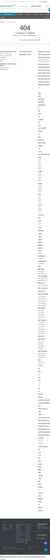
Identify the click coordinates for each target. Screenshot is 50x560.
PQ (39, 122)
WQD (39, 478)
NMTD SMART (41, 314)
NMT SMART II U (41, 324)
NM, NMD (41, 99)
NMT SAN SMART (43, 294)
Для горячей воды (20, 542)
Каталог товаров (8, 14)
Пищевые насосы (43, 426)
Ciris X (40, 204)
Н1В (39, 452)
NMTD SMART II (41, 328)
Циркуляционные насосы (8, 51)
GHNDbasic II (41, 258)
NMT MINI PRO (41, 273)
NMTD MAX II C (41, 346)
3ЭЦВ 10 (40, 189)
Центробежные (19, 533)
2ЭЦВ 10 (40, 177)
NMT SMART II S (41, 322)
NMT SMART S (41, 312)
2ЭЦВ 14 (40, 180)
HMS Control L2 (43, 408)
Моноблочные (28, 529)
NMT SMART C (41, 310)
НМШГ (40, 507)
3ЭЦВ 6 (39, 186)
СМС (39, 461)
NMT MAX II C (41, 341)
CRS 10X (40, 210)
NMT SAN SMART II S (42, 298)
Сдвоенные (2, 59)
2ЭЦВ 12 (40, 179)
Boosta (40, 397)
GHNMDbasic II (41, 263)
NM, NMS (41, 102)
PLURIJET (41, 119)
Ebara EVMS (41, 143)
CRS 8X (39, 208)
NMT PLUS (41, 283)
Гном (39, 228)
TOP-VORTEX (42, 128)
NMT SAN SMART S (42, 305)
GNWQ (40, 487)
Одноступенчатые (20, 540)
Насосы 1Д (40, 441)
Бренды (20, 14)
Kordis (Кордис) (43, 446)
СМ (39, 458)
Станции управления (27, 534)
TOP (39, 125)
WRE (39, 472)
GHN (39, 251)
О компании (27, 14)
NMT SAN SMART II (42, 296)
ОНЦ (39, 467)
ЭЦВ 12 (39, 168)
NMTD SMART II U (42, 331)
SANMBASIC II (41, 365)
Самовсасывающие (20, 538)
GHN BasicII (41, 256)
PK (39, 116)
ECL (39, 380)
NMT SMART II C (41, 326)
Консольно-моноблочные (28, 531)
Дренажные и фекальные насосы (8, 64)
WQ (39, 481)
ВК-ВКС (40, 493)
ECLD (39, 382)
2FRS (39, 221)
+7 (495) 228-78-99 (35, 6)
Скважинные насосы (25, 51)
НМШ (40, 502)
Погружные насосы (25, 54)
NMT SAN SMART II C (42, 301)
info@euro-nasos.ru (41, 526)
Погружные (18, 530)
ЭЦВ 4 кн (41, 230)
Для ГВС (2, 61)
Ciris (39, 194)
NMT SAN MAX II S (42, 357)
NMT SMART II (42, 320)
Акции (40, 464)
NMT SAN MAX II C (42, 355)
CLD (39, 377)
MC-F (39, 113)
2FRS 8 (39, 225)
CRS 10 (39, 200)
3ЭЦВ (40, 183)
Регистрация (44, 1)
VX (39, 134)
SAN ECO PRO (41, 362)
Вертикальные (28, 524)
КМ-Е (39, 496)
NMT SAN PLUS (42, 288)
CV (39, 385)
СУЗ (39, 406)
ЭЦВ (39, 157)
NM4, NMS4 (41, 105)
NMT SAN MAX (42, 351)
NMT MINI (41, 269)
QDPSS (40, 475)
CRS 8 (39, 198)
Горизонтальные (28, 525)
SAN (39, 360)
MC (39, 111)
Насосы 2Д (40, 443)
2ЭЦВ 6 (39, 173)
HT (39, 391)
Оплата (41, 14)
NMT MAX (41, 336)
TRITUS (40, 131)
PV (39, 388)
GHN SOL (40, 253)
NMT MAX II (41, 339)
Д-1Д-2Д (40, 438)
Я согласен (2, 559)
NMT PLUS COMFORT (43, 285)
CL (39, 374)
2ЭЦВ (40, 171)
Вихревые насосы (43, 64)
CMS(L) (40, 145)
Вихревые (18, 537)
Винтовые (27, 538)
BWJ (39, 371)
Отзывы (2, 17)
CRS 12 (39, 201)
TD (39, 148)
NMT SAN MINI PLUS (42, 278)
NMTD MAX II (41, 345)
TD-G (39, 151)
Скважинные (18, 528)
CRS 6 (39, 196)
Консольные (27, 536)
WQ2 (39, 484)
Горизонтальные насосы (43, 59)
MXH (39, 93)
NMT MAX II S (41, 343)
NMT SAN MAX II (41, 353)
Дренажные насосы (4, 67)
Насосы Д (40, 440)
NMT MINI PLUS (41, 271)
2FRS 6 (39, 223)
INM (39, 411)
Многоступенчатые (20, 535)
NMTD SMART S (41, 317)
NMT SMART (42, 308)
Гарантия (47, 14)
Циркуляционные (19, 524)
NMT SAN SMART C (42, 303)
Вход (40, 1)
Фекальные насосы (4, 69)
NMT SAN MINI (42, 276)
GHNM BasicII (42, 261)
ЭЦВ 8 (39, 165)
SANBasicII (40, 364)
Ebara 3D (41, 140)
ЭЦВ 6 (39, 163)
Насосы (40, 510)
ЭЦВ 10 (39, 166)
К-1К (39, 455)
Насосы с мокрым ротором (6, 53)
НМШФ (40, 499)
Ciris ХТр (41, 215)
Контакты (47, 17)
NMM (40, 414)
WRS (39, 469)
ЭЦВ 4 (39, 159)
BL (39, 368)
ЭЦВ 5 (39, 161)
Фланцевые (2, 57)
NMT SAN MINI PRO (42, 280)
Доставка (35, 14)
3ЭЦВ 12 (40, 191)
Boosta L (40, 394)
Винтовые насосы (44, 420)
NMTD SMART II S (42, 329)
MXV (39, 96)
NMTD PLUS (42, 291)
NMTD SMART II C (42, 333)
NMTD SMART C (41, 315)
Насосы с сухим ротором (5, 55)
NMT (39, 266)
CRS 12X (40, 212)
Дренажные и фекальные (19, 526)
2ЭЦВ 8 (39, 175)
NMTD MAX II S (41, 348)
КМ (39, 449)
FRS (39, 218)
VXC (39, 137)
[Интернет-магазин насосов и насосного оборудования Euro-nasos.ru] (8, 6)
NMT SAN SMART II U (42, 300)
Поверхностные (19, 532)
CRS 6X (39, 206)
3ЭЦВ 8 (39, 187)
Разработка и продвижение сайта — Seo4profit (41, 553)
